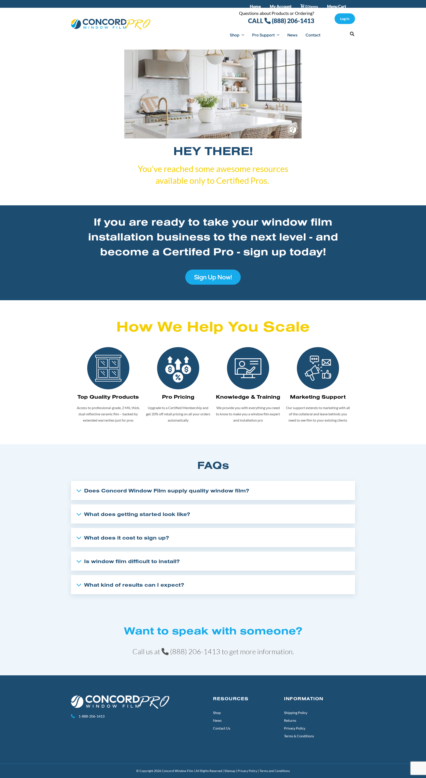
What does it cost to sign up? (126, 537)
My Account (281, 6)
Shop (234, 35)
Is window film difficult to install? (132, 561)
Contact (313, 35)
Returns (290, 720)
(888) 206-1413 (292, 20)
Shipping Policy (295, 712)
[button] (352, 34)
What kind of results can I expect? (134, 584)
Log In (344, 18)
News (292, 35)
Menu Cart (336, 6)
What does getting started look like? (137, 514)
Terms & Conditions (299, 736)
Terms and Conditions (275, 771)
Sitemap (229, 771)
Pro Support (263, 35)
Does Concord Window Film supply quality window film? (166, 490)
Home (255, 6)
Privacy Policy (294, 728)
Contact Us (221, 728)
